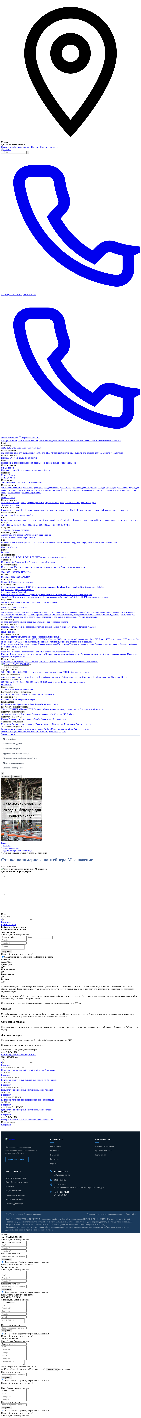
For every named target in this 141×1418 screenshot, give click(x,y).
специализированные (62, 614)
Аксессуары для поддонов (13, 535)
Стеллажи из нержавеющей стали (52, 622)
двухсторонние (41, 627)
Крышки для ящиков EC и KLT (63, 510)
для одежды (27, 612)
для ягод (11, 490)
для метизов (21, 490)
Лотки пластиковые (14, 1199)
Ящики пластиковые (15, 1190)
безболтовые (72, 627)
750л (29, 448)
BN (2, 589)
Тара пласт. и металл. (15, 1195)
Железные (56, 682)
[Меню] (30, 664)
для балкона (59, 617)
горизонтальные (49, 602)
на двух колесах (50, 463)
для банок (31, 614)
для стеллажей (13, 492)
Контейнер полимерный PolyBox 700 (18, 1054)
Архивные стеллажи (88, 617)
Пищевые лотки (8, 704)
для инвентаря (124, 612)
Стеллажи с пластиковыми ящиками (32, 642)
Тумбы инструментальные (81, 644)
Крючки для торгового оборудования (62, 654)
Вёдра (38, 704)
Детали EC (10, 699)
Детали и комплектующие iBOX (16, 587)
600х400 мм (44, 525)
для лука (112, 487)
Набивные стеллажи (44, 652)
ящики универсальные (84, 490)
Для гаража (26, 714)
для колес (91, 612)
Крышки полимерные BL (91, 510)
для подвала (125, 614)
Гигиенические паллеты (107, 520)
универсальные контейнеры (53, 557)
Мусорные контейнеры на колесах (17, 463)
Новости (44, 147)
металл (4, 530)
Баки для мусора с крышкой (14, 458)
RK (6, 689)
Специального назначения (25, 520)
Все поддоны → (80, 682)
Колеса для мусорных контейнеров (33, 470)
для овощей (80, 612)
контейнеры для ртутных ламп (103, 542)
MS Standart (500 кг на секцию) (60, 639)
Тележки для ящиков (11, 505)
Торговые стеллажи (22, 656)
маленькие (36, 602)
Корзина (62, 731)
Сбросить (16, 777)
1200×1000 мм (44, 682)
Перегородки (7, 567)
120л (9, 448)
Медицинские (51, 709)
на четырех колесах (67, 463)
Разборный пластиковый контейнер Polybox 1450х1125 (27, 1119)
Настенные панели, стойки (27, 567)
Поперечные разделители (73, 567)
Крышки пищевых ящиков (115, 510)
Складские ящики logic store (42, 562)
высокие (5, 602)
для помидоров (89, 487)
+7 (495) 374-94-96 (20, 664)
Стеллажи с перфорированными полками (39, 637)
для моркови (53, 487)
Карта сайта (100, 1155)
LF (9, 689)
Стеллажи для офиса (84, 639)
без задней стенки (57, 627)
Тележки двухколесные (60, 661)
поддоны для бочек (10, 515)
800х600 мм (33, 525)
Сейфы (14, 647)
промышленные (43, 614)
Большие (5, 552)
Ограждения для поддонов (38, 535)
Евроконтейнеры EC (24, 589)
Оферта (54, 1163)
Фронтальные (28, 724)
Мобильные (69, 724)
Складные (48, 542)
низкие (18, 602)
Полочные (16, 724)
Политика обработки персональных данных (105, 1214)
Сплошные (87, 677)
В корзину (6, 922)
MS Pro (66, 714)
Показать (6, 777)
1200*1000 (15, 572)
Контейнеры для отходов (17, 1182)
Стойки (47, 729)
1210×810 (65, 525)
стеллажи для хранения (53, 612)
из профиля (6, 622)
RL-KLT (36, 557)
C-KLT (28, 557)
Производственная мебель (107, 644)
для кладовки (72, 617)
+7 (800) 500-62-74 (27, 294)
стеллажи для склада (21, 639)
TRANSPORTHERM (11, 709)
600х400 (21, 483)
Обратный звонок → (17, 1159)
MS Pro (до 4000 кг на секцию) (109, 639)
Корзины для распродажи (115, 654)
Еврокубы (87, 594)
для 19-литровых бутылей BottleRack (55, 520)
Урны (55, 672)
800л (39, 448)
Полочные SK (7, 562)
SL (9, 589)
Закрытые (32, 458)
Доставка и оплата (22, 147)
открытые (5, 627)
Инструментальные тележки (84, 661)
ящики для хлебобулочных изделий (65, 677)
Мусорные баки (9, 739)
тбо (39, 453)
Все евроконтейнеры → (26, 699)
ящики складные (88, 502)
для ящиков (20, 614)
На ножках (16, 582)
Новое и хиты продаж (104, 1146)
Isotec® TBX (27, 709)
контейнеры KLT (9, 557)
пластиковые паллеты (18, 530)
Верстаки (22, 647)
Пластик (13, 475)
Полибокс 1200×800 (40, 694)
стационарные (8, 632)
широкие (27, 602)
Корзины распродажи (33, 729)
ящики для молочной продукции (57, 490)
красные (5, 497)
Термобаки (6, 597)
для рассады (15, 612)
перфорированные (35, 502)
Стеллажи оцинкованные (24, 622)
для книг (38, 612)
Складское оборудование (13, 768)
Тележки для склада (14, 1203)
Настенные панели (20, 689)
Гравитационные (43, 724)
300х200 (5, 483)
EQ (12, 589)
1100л (3, 448)
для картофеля (40, 487)
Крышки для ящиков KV (36, 510)
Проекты (35, 147)
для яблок (76, 487)
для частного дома (9, 453)
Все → (124, 677)
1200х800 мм (7, 525)
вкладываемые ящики (70, 502)
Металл (4, 475)
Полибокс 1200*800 (10, 577)
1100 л (26, 672)
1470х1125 (25, 577)
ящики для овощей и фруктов (15, 677)
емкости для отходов (84, 453)
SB (43, 639)
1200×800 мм (31, 682)
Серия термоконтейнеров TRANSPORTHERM (65, 597)
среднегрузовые (8, 607)
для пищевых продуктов (124, 490)
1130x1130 (26, 572)
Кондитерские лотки (44, 594)
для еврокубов (26, 515)
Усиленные (133, 520)
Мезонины (6, 652)
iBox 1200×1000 (22, 694)
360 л (14, 672)
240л (14, 448)
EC (2, 699)
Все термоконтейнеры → (91, 709)
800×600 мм (18, 682)
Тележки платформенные (36, 661)
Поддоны (10, 1186)
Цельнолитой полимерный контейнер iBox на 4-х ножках (28, 1070)
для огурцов (102, 487)
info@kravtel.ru (60, 1180)
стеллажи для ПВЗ (110, 614)
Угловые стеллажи (87, 627)
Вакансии (54, 1155)
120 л (3, 672)
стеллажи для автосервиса (41, 617)
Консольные (58, 724)
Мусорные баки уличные (62, 453)
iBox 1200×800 (8, 694)
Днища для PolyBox (74, 587)
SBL (34, 639)
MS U (39, 639)
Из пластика (35, 672)
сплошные (6, 502)
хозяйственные (94, 614)
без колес (38, 463)
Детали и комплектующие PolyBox (48, 587)
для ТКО (46, 453)
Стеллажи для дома (19, 617)
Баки (32, 704)
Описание (27, 957)
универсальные (79, 614)
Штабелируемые (61, 542)
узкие (12, 602)
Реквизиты (54, 1150)
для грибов (28, 487)
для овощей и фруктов (11, 487)
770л (34, 448)
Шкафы (4, 719)
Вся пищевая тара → (51, 704)
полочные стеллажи (10, 637)
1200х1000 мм (20, 525)
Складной (5, 582)
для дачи (23, 453)
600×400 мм (6, 682)
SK (2, 689)
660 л (20, 672)
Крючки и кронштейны (62, 729)
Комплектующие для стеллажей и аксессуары (71, 642)
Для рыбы (43, 677)
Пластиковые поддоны (12, 744)
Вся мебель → (59, 719)
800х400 (30, 483)
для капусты (65, 487)
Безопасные (6, 520)
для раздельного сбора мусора (109, 453)
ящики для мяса (34, 490)
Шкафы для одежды (47, 644)
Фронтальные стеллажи (23, 652)
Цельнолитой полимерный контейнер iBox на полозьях (27, 1090)
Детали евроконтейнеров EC (14, 592)
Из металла (47, 672)
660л (24, 448)
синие (12, 497)
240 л (9, 672)
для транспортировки (31, 492)
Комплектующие (9, 470)
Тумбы (37, 719)
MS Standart (56, 714)
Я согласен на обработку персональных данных (26, 1262)
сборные (30, 627)
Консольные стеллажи (64, 652)
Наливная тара (8, 594)
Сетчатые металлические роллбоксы (18, 537)
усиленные (22, 607)
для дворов (32, 453)
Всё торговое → (81, 729)
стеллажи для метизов (106, 612)
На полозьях (27, 582)
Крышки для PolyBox (95, 587)
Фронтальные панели (50, 567)
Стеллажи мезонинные (16, 1178)
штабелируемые (18, 502)
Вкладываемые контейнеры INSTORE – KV (22, 542)
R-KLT (21, 557)
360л (19, 448)
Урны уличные (8, 478)
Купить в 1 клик (8, 924)
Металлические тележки (12, 661)
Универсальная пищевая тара (68, 594)
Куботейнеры (23, 704)
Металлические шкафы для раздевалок (19, 644)
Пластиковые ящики (11, 749)
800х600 (38, 483)
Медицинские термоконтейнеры (27, 597)
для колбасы (122, 487)
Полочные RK (21, 562)
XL (6, 589)
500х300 (13, 483)
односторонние (18, 627)
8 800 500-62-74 (61, 1171)
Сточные (124, 520)
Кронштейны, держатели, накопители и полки (23, 654)
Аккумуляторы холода (97, 597)
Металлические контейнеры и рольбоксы (20, 758)
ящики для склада (104, 490)
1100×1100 (55, 525)
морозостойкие (52, 502)
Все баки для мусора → (78, 672)
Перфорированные (102, 677)
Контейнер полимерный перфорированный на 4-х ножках (29, 1080)
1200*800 (5, 572)
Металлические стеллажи (13, 763)
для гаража (6, 639)
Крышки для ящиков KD (12, 510)
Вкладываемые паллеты (84, 520)
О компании (7, 147)
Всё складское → (84, 724)
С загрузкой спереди (79, 542)
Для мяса (33, 677)
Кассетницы (63, 644)
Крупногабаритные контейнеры (16, 753)
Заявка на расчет (9, 734)
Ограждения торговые (91, 654)
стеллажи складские (10, 714)
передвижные (7, 468)
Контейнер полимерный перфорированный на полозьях (27, 1100)
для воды (5, 612)
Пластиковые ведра (24, 594)
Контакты (53, 147)
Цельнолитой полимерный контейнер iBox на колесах (26, 1110)
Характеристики (12, 957)
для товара (70, 612)
